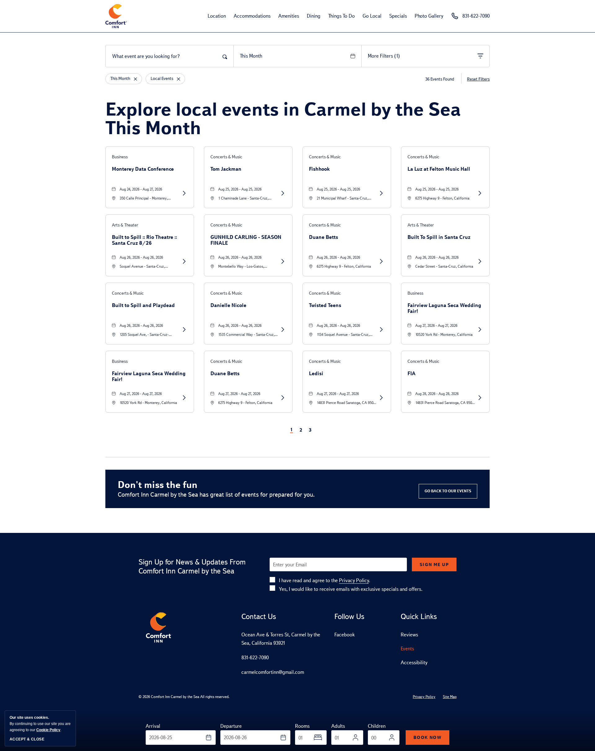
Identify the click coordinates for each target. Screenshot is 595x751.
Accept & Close (27, 739)
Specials (398, 16)
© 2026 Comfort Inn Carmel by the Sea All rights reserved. (184, 697)
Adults (338, 726)
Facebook (344, 635)
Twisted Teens (325, 305)
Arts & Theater (125, 225)
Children (377, 726)
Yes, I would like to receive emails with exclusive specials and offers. (350, 589)
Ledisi (316, 373)
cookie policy (48, 730)
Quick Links (419, 616)
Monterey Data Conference (143, 169)
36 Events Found (439, 79)
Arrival (153, 726)
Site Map (449, 697)
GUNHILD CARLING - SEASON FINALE (245, 240)
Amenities (288, 16)
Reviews (409, 635)
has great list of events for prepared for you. (216, 494)
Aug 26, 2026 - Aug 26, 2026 (141, 257)
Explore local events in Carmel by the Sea (283, 118)
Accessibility (414, 662)
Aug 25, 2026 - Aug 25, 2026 (240, 189)
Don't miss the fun (157, 484)
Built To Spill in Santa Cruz (439, 237)
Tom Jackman (225, 169)
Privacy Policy (354, 580)
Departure (231, 726)
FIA (412, 373)
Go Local (372, 16)
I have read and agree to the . (324, 580)
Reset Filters (478, 79)
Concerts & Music (226, 157)
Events (407, 649)
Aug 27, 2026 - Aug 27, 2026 (436, 325)
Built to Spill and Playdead (143, 305)
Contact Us (258, 616)
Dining (313, 16)
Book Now (427, 737)
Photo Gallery (429, 16)
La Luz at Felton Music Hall (439, 169)
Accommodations (252, 16)
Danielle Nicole (228, 305)
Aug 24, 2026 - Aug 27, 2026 (141, 189)
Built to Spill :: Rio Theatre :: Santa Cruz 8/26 (144, 240)
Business (120, 157)
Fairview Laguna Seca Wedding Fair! (444, 308)
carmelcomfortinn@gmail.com (272, 672)
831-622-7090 (255, 658)
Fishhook (319, 169)
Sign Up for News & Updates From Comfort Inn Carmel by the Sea (192, 566)
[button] (448, 491)
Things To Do (341, 16)
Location (217, 16)
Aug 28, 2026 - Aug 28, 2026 (437, 394)
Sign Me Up (434, 564)
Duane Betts (323, 237)
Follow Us (349, 616)
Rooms (302, 726)
